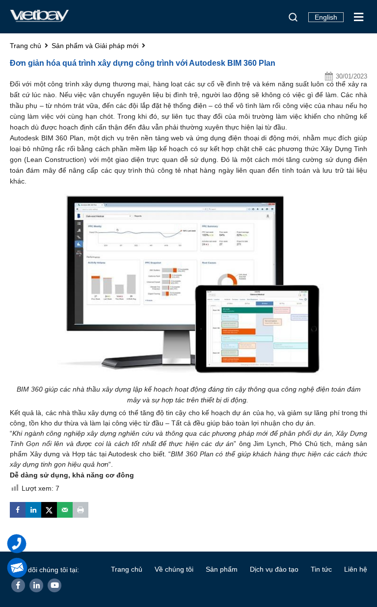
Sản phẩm (222, 569)
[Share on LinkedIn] (33, 510)
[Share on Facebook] (18, 510)
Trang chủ (126, 569)
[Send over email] (65, 510)
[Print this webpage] (80, 510)
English (326, 17)
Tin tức (321, 569)
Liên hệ (355, 569)
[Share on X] (49, 510)
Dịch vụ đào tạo (274, 569)
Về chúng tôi (174, 569)
